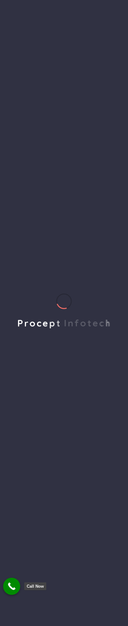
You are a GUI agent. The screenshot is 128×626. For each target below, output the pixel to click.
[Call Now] (11, 586)
